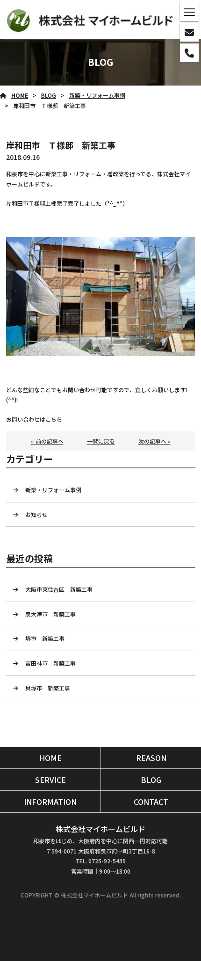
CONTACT (151, 801)
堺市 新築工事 (47, 638)
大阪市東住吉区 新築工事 (61, 589)
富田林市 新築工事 (53, 663)
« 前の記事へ (47, 441)
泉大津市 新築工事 (53, 614)
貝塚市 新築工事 (47, 688)
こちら (53, 419)
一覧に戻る (101, 441)
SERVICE (50, 779)
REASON (151, 757)
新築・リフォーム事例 (97, 95)
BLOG (48, 95)
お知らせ (36, 514)
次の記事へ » (154, 441)
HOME (19, 95)
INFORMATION (50, 801)
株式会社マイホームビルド (100, 828)
